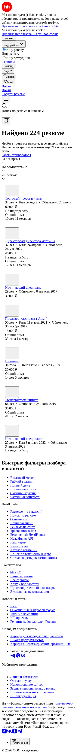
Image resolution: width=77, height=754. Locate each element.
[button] (6, 86)
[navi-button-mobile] (6, 99)
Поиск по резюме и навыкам (23, 111)
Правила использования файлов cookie (30, 34)
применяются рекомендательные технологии (37, 705)
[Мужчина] (12, 190)
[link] (9, 76)
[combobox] (21, 115)
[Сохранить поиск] (6, 120)
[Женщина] (12, 233)
